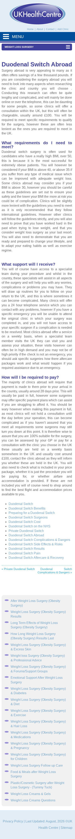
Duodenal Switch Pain (24, 553)
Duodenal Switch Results (27, 548)
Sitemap (66, 827)
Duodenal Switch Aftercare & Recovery (36, 557)
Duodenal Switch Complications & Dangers (39, 540)
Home (30, 29)
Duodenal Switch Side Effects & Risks (36, 544)
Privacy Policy (13, 821)
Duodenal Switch (21, 504)
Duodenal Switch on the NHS (29, 526)
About (40, 29)
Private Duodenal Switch (26, 531)
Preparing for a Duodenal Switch (32, 513)
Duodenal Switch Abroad (26, 535)
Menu (18, 36)
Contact (50, 29)
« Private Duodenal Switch (18, 569)
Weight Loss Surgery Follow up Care (37, 765)
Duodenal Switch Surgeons (28, 517)
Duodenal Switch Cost (24, 522)
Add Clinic (63, 29)
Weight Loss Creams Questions (33, 800)
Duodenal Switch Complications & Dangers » (55, 570)
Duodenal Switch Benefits (27, 508)
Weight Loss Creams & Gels (31, 794)
